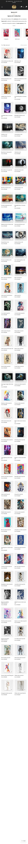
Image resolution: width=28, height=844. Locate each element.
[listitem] (14, 2)
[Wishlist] (20, 7)
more (14, 25)
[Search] (23, 7)
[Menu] (2, 7)
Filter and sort (6, 45)
